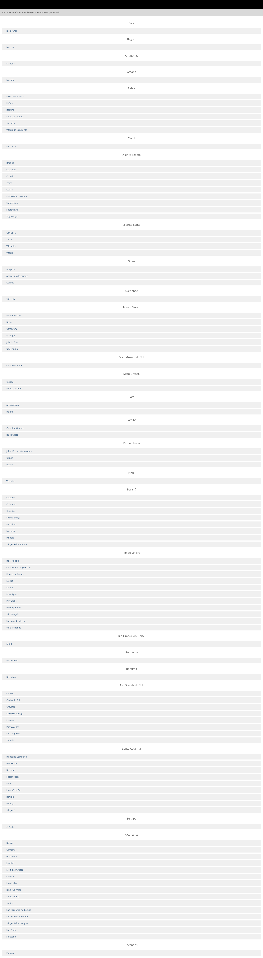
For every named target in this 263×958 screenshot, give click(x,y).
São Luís (10, 299)
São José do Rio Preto (17, 916)
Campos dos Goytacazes (18, 567)
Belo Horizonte (13, 315)
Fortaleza (11, 146)
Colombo (10, 504)
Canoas (10, 693)
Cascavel (10, 497)
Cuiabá (10, 381)
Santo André (12, 896)
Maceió (10, 47)
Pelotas (10, 720)
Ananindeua (12, 405)
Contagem (11, 328)
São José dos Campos (17, 923)
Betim (9, 322)
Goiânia (10, 282)
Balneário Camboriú (16, 756)
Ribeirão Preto (13, 889)
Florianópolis (12, 776)
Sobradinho (12, 209)
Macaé (9, 580)
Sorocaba (11, 936)
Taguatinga (12, 216)
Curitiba (10, 510)
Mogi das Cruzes (14, 869)
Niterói (9, 587)
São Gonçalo (12, 614)
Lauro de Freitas (14, 116)
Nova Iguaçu (12, 594)
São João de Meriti (15, 621)
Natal (9, 644)
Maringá (10, 531)
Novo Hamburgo (14, 713)
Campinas (11, 849)
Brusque (10, 770)
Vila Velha (11, 246)
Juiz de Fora (12, 342)
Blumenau (11, 763)
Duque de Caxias (15, 574)
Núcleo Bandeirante (16, 196)
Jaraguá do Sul (13, 790)
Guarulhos (11, 856)
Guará (9, 189)
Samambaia (12, 203)
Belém (9, 411)
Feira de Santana (15, 96)
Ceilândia (11, 169)
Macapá (10, 80)
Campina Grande (15, 428)
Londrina (11, 524)
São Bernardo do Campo (18, 909)
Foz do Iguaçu (13, 517)
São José (10, 810)
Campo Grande (14, 365)
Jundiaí (10, 863)
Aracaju (10, 826)
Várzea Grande (13, 388)
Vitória (9, 252)
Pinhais (10, 537)
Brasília (10, 162)
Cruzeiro (10, 176)
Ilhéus (9, 103)
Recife (9, 464)
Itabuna (10, 109)
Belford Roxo (12, 560)
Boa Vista (11, 677)
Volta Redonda (13, 627)
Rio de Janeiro (13, 607)
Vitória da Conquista (16, 129)
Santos (9, 903)
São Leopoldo (13, 733)
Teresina (10, 481)
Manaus (10, 63)
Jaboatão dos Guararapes (19, 451)
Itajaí (8, 783)
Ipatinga (10, 335)
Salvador (10, 123)
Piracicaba (11, 883)
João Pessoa (12, 434)
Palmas (10, 953)
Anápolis (10, 269)
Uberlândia (12, 348)
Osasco (10, 876)
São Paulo (11, 930)
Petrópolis (11, 600)
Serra (9, 239)
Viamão (10, 740)
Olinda (9, 457)
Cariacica (11, 232)
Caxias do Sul (13, 700)
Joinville (10, 796)
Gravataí (10, 706)
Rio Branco (11, 30)
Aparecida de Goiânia (17, 275)
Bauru (9, 843)
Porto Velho (12, 660)
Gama (9, 182)
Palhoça (10, 803)
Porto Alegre (12, 726)
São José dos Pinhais (16, 544)
